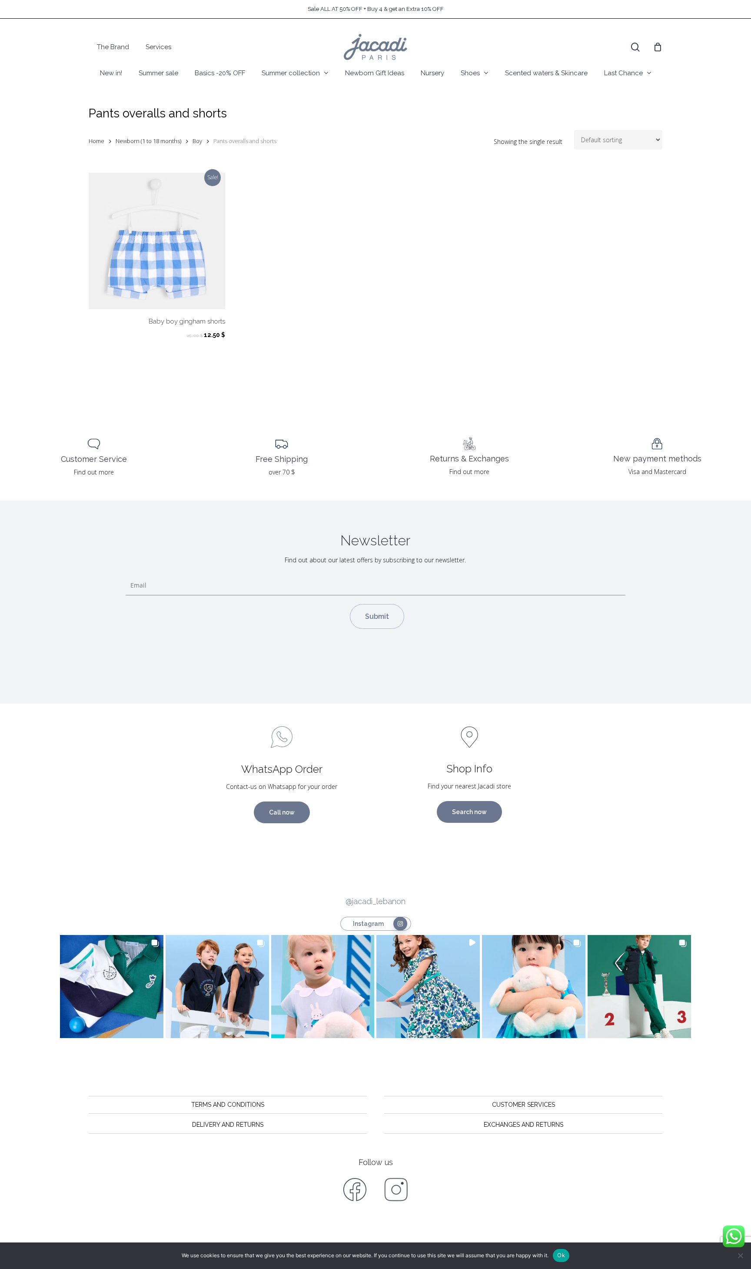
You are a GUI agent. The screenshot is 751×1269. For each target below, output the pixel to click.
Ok (561, 1255)
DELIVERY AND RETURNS (227, 1124)
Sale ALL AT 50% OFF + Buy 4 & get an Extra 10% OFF (376, 9)
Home (96, 141)
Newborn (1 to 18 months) (148, 141)
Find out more (94, 472)
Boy (197, 141)
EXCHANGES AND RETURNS (523, 1124)
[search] (635, 47)
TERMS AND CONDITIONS (227, 1104)
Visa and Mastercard (657, 472)
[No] (740, 1255)
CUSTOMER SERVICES (523, 1104)
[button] (111, 987)
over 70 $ (282, 472)
